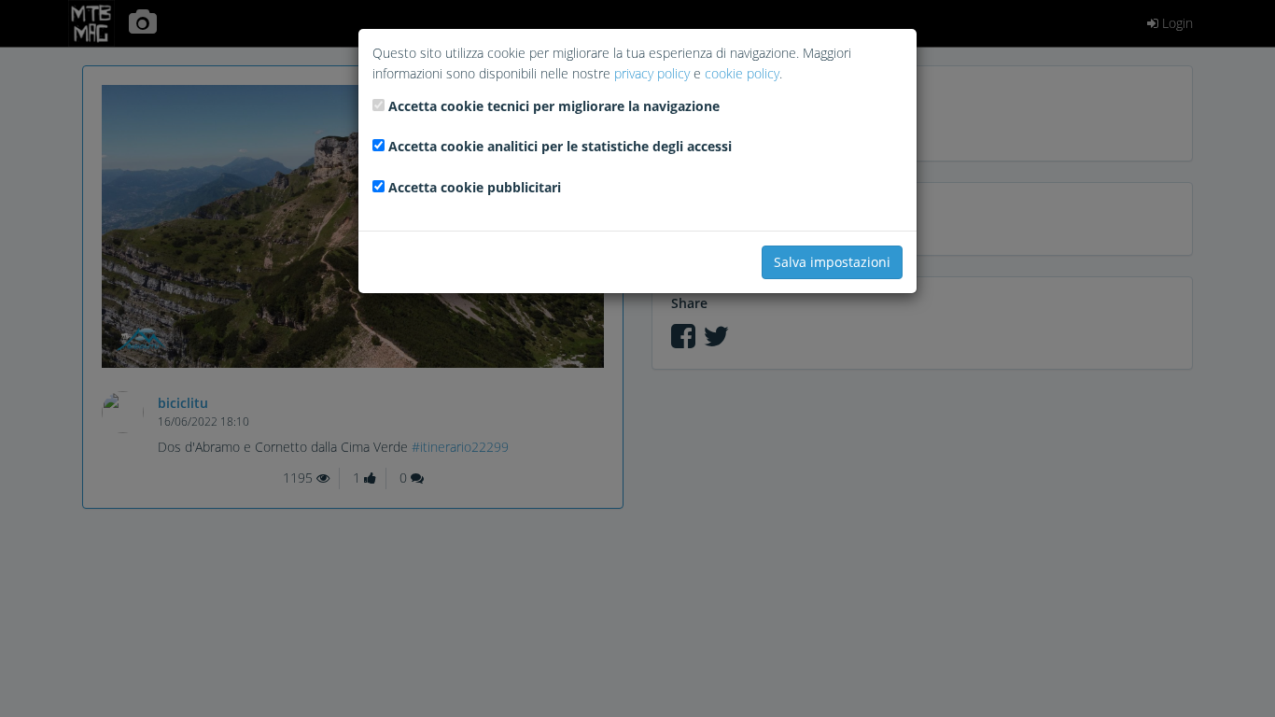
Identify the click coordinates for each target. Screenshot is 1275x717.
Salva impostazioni (832, 262)
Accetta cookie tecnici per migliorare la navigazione (554, 106)
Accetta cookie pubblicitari (474, 187)
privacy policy (652, 73)
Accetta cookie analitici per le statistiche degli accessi (560, 146)
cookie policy (742, 73)
